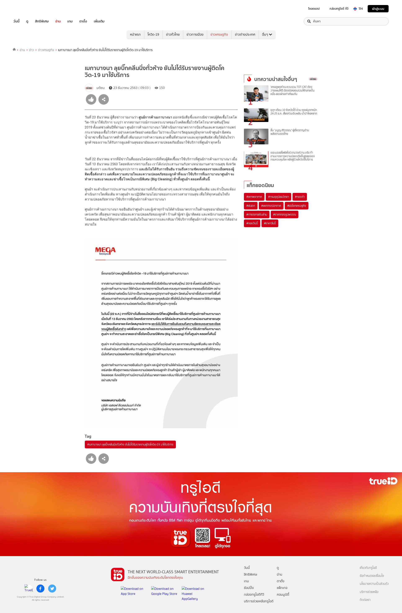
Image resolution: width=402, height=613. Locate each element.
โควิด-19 (153, 34)
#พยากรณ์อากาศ (271, 206)
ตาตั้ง (83, 21)
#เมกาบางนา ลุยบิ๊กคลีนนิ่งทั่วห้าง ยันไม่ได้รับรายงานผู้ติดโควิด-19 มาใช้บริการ (130, 444)
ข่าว (31, 50)
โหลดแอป (314, 8)
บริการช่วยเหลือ (369, 592)
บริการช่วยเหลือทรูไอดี (258, 601)
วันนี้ (16, 21)
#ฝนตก (250, 206)
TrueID (26, 8)
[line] (28, 588)
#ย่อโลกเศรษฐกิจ (296, 206)
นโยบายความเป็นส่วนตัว (374, 584)
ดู (27, 21)
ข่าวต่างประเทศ (245, 34)
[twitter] (52, 588)
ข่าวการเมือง (195, 34)
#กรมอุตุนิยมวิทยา (278, 197)
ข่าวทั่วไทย (173, 34)
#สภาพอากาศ (254, 197)
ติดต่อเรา (365, 600)
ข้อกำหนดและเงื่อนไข (372, 576)
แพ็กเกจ (282, 587)
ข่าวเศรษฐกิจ (219, 34)
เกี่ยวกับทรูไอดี (368, 568)
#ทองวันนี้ (252, 223)
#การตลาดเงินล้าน (256, 214)
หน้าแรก (135, 34)
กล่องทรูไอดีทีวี (254, 594)
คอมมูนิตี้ (283, 594)
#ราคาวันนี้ (270, 223)
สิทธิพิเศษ (42, 21)
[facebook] (40, 588)
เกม (70, 21)
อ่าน (58, 21)
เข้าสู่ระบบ (378, 8)
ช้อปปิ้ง (249, 587)
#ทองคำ (299, 197)
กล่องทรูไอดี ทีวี (339, 8)
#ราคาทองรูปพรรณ (284, 214)
